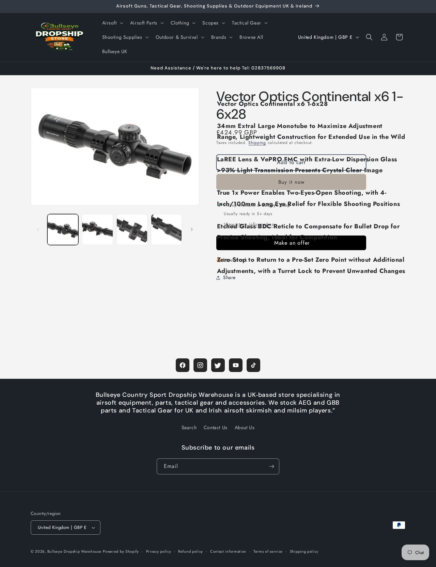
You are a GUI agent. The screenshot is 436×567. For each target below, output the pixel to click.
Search (189, 427)
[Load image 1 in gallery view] (62, 229)
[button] (112, 23)
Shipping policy (304, 551)
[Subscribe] (271, 466)
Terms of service (268, 551)
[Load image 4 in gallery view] (166, 229)
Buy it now (291, 182)
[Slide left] (38, 229)
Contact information (228, 551)
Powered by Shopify (121, 551)
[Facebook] (182, 365)
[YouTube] (236, 365)
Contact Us (216, 427)
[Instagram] (200, 365)
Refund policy (190, 551)
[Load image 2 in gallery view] (97, 229)
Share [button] (229, 277)
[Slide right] (191, 229)
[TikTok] (253, 365)
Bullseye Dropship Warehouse (74, 551)
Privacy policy (158, 551)
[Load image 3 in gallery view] (131, 229)
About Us (245, 427)
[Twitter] (218, 365)
